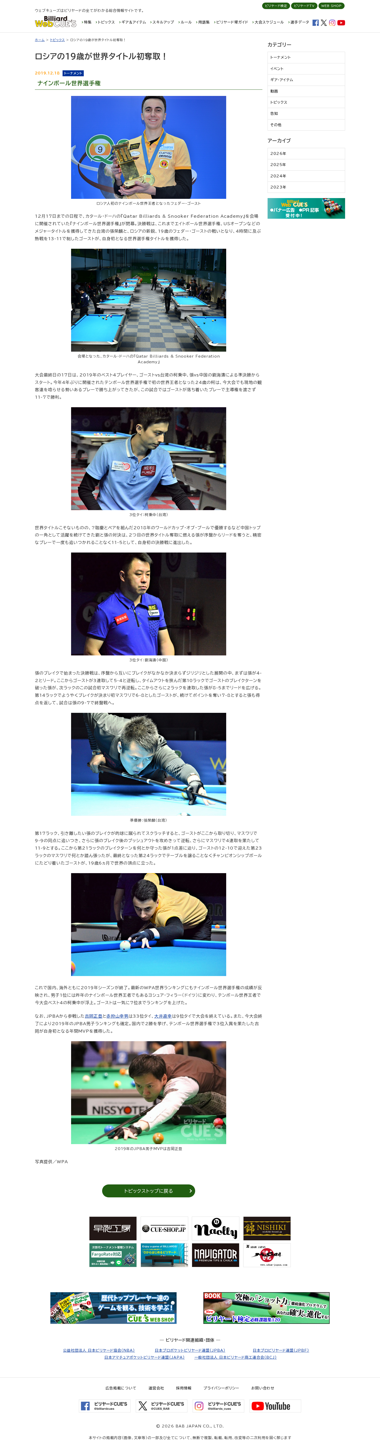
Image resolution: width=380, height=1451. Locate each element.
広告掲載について (120, 1388)
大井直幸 (163, 1016)
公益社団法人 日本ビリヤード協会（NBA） (99, 1350)
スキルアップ (163, 22)
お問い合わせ (263, 1388)
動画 (274, 91)
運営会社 (156, 1388)
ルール (186, 22)
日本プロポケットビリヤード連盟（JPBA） (190, 1350)
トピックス (106, 22)
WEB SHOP (331, 5)
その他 (276, 125)
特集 (88, 22)
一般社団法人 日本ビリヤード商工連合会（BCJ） (235, 1357)
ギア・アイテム (281, 80)
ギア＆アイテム (133, 22)
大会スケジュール (269, 22)
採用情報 (184, 1388)
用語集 (204, 22)
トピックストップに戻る (148, 1191)
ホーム (40, 39)
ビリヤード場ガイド (232, 22)
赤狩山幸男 (117, 1016)
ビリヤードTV (304, 5)
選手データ (300, 22)
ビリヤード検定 (276, 5)
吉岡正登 (93, 1016)
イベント (277, 69)
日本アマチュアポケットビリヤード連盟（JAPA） (144, 1357)
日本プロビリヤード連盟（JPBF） (281, 1350)
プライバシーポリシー (221, 1388)
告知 (274, 113)
